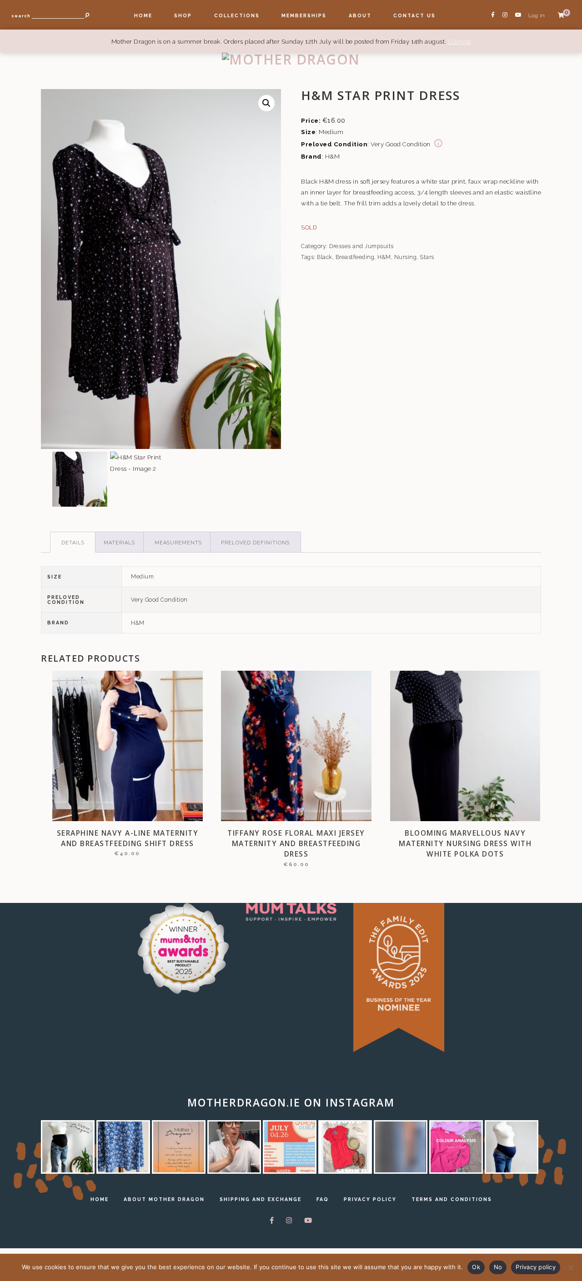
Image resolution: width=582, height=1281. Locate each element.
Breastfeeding (355, 257)
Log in (536, 15)
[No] (570, 1267)
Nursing (405, 257)
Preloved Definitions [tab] (255, 543)
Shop (183, 15)
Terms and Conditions (451, 1199)
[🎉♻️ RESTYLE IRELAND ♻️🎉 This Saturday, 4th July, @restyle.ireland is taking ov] (289, 1146)
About (360, 15)
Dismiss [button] (459, 41)
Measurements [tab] (178, 543)
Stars (427, 257)
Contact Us (414, 15)
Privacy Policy (370, 1199)
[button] (266, 103)
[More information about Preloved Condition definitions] (438, 144)
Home (143, 15)
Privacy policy (536, 1267)
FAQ (322, 1199)
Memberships (303, 15)
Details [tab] (73, 543)
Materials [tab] (119, 543)
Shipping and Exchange (260, 1199)
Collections (237, 15)
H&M (384, 257)
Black (324, 257)
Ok (476, 1267)
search (20, 16)
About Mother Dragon (164, 1199)
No (498, 1267)
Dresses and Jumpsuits (361, 246)
